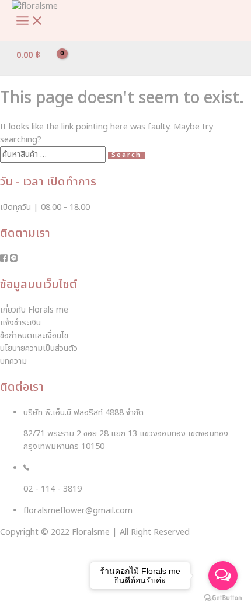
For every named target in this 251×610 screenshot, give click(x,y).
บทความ (13, 361)
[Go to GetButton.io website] (223, 598)
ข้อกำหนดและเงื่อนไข (34, 335)
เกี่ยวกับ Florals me (34, 310)
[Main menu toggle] (30, 21)
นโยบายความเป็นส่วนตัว (39, 348)
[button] (28, 578)
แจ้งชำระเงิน (20, 323)
